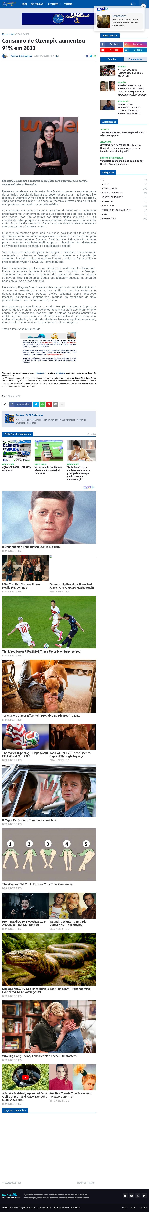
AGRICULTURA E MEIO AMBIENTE (124, 210)
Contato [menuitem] (68, 4)
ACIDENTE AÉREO (124, 188)
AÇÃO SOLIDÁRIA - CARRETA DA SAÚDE (16, 469)
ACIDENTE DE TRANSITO (124, 193)
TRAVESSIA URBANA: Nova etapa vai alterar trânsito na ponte (123, 134)
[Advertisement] (49, 85)
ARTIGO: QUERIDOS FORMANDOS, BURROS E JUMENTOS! (130, 72)
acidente (124, 184)
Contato (143, 1207)
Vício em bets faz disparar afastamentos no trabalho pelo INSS (49, 470)
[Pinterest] (49, 404)
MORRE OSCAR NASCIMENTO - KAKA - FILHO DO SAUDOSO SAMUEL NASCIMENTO (129, 109)
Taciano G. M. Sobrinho (29, 415)
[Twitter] (91, 56)
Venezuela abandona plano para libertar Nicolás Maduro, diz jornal (121, 162)
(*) (124, 180)
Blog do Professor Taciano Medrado (34, 1207)
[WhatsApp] (95, 56)
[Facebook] (87, 56)
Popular (112, 59)
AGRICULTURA (124, 206)
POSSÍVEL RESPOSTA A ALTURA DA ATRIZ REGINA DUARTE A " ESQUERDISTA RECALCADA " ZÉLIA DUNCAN (132, 90)
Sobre (133, 1207)
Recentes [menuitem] (53, 4)
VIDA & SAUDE (22, 34)
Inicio (124, 1207)
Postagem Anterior (12, 1183)
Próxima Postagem (85, 1183)
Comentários (135, 59)
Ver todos (92, 434)
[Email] (55, 404)
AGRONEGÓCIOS (124, 218)
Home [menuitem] (24, 4)
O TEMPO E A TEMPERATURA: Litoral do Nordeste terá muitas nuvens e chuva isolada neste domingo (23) (120, 148)
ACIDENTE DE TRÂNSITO (124, 197)
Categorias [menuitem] (37, 4)
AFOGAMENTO (124, 201)
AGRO (124, 214)
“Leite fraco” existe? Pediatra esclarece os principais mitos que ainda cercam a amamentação (78, 473)
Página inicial (8, 34)
